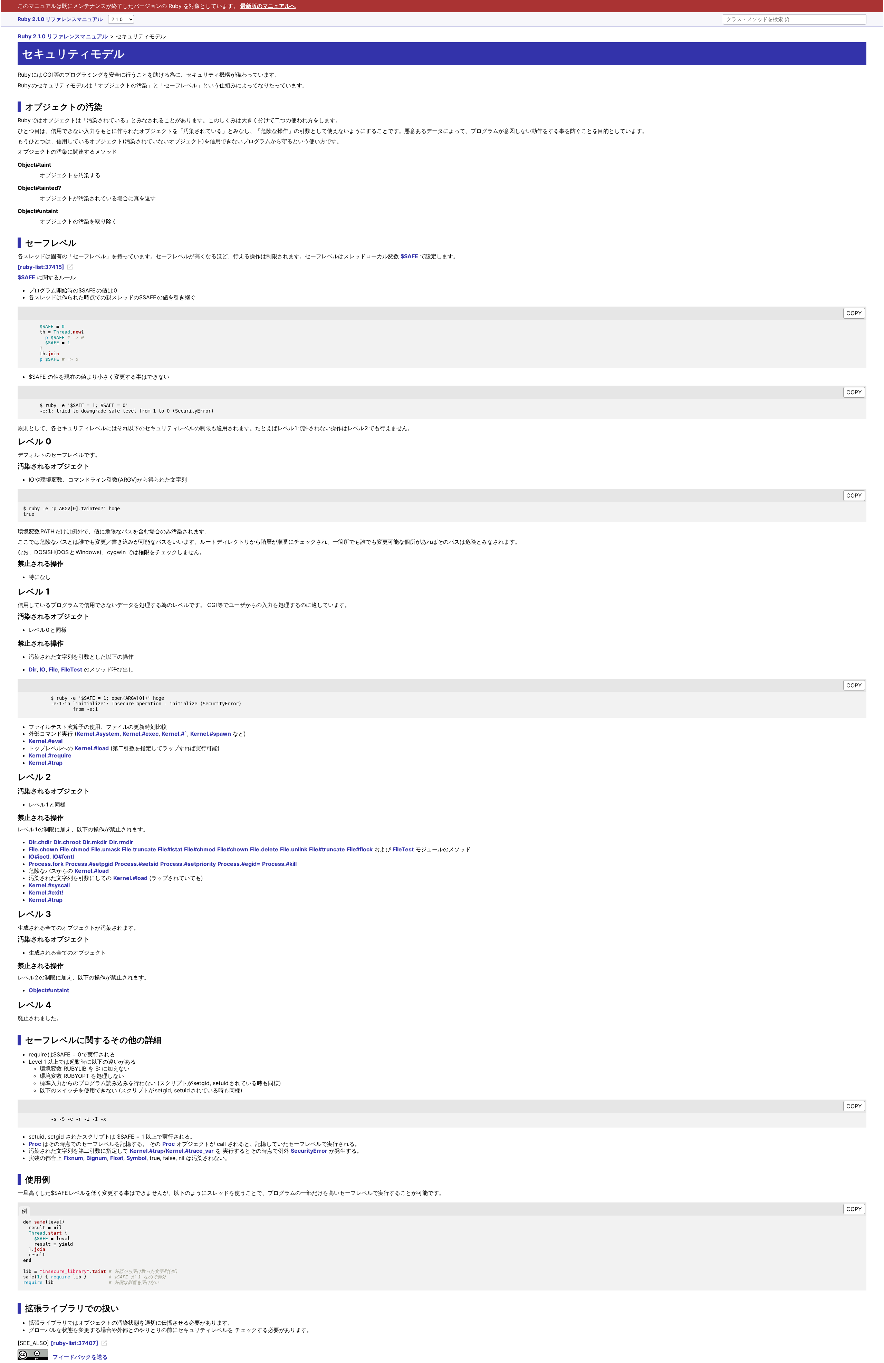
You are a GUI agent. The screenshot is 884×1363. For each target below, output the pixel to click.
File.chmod (74, 849)
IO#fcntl (63, 856)
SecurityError (309, 1150)
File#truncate (327, 849)
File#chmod (199, 849)
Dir (33, 669)
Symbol (136, 1157)
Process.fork (46, 863)
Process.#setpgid (89, 863)
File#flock (360, 849)
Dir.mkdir (95, 842)
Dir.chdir (40, 842)
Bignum (96, 1157)
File (53, 669)
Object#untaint (49, 990)
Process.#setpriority (188, 863)
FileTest (71, 669)
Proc (35, 1143)
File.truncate (139, 849)
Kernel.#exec (140, 733)
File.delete (264, 849)
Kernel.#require (50, 755)
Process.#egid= (239, 863)
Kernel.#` (174, 733)
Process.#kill (279, 863)
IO (43, 669)
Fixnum (73, 1157)
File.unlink (293, 849)
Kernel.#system (98, 733)
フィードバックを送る (80, 1356)
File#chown (232, 849)
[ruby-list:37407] (74, 1343)
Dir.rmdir (121, 842)
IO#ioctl (39, 856)
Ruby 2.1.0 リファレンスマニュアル (60, 19)
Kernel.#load (92, 748)
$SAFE (409, 256)
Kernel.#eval (46, 740)
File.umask (105, 849)
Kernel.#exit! (46, 892)
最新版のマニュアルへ (268, 5)
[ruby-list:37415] (41, 266)
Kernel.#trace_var (190, 1150)
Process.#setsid (136, 863)
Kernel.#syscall (49, 885)
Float (116, 1157)
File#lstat (170, 849)
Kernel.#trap (46, 762)
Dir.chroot (67, 842)
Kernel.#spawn (210, 733)
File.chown (43, 849)
